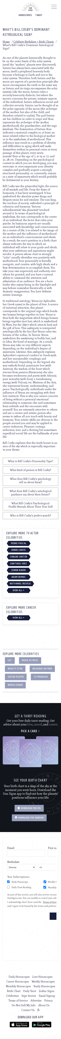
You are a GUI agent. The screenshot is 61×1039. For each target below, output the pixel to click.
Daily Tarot (29, 991)
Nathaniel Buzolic (20, 583)
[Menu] (54, 7)
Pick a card (29, 731)
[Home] (30, 7)
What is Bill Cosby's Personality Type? (30, 461)
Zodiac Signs (46, 991)
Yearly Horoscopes (44, 986)
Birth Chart (14, 991)
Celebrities (12, 995)
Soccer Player (16, 677)
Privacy (48, 1000)
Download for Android (31, 818)
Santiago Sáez (18, 563)
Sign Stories (29, 995)
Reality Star (15, 669)
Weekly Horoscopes (43, 981)
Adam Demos (19, 577)
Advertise (36, 1000)
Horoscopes (25, 15)
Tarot (39, 15)
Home (6, 41)
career (53, 724)
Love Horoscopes (42, 976)
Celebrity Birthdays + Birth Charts (33, 41)
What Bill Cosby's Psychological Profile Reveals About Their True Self (31, 505)
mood (38, 724)
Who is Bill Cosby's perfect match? (30, 515)
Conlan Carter (18, 557)
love (30, 724)
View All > (18, 590)
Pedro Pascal (18, 543)
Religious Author (42, 669)
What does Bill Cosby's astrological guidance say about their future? (31, 492)
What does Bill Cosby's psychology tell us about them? (30, 480)
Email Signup (47, 995)
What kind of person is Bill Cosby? (30, 470)
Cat (10, 660)
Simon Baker (18, 570)
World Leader (15, 685)
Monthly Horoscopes (18, 986)
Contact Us (28, 1010)
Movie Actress (30, 660)
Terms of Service (18, 1000)
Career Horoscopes (17, 981)
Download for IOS (30, 808)
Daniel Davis (19, 550)
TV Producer (41, 677)
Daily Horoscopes (19, 976)
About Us (43, 1005)
